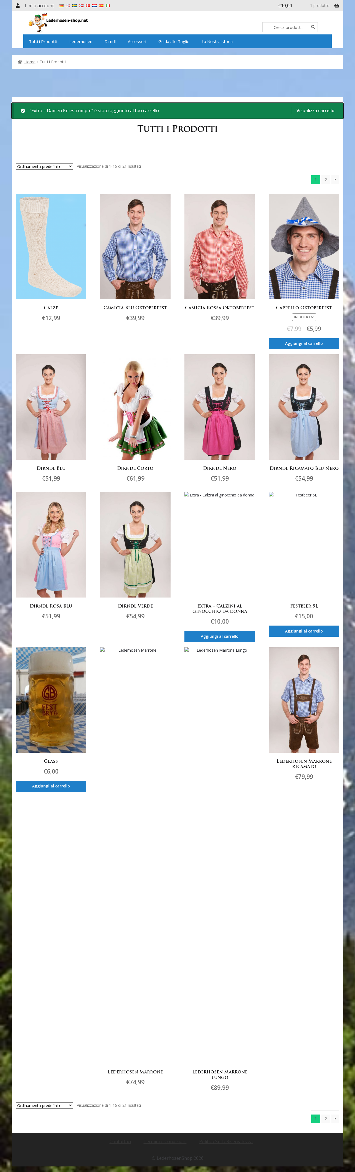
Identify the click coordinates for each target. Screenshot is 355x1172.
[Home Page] (73, 22)
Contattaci (120, 1141)
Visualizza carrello (315, 110)
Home (30, 61)
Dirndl (110, 41)
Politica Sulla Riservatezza (226, 1141)
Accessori (137, 41)
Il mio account (39, 5)
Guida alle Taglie (173, 41)
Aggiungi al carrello (304, 343)
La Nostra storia (217, 41)
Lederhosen (80, 41)
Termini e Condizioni (164, 1141)
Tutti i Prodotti (43, 41)
